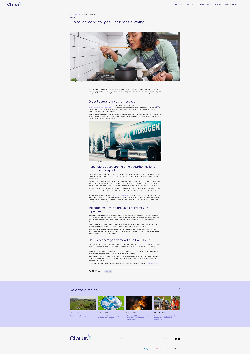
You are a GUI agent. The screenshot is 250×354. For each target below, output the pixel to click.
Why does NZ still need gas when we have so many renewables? (137, 317)
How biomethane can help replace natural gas (108, 316)
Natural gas (108, 271)
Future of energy (204, 5)
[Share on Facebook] (90, 271)
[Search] (242, 4)
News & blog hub (230, 5)
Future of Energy (152, 263)
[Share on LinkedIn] (93, 271)
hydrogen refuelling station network (121, 195)
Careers (217, 5)
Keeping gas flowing (78, 316)
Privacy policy (82, 349)
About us (177, 5)
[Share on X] (96, 271)
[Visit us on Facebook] (176, 339)
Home (71, 14)
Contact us (167, 339)
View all (172, 290)
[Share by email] (99, 271)
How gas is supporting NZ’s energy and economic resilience (165, 317)
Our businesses (190, 5)
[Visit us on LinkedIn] (179, 339)
